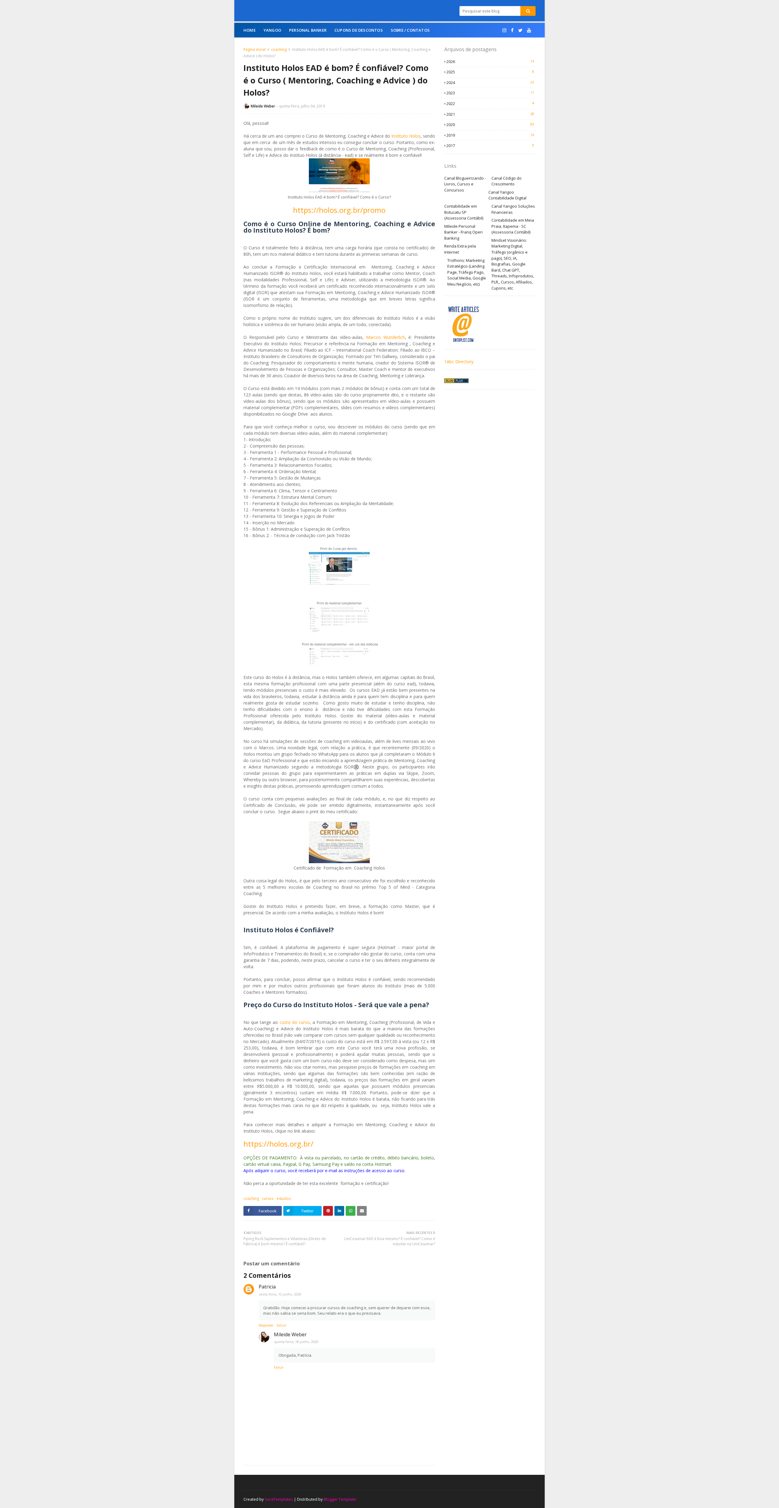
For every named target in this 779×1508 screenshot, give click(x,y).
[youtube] (529, 30)
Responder (266, 1325)
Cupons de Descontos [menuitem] (358, 30)
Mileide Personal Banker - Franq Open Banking (463, 232)
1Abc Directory (458, 361)
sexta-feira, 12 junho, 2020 (280, 1294)
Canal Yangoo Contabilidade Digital (507, 195)
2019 (490, 135)
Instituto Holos (406, 136)
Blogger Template (340, 1499)
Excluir (281, 1325)
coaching (279, 49)
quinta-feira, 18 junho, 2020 (296, 1341)
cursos (268, 1198)
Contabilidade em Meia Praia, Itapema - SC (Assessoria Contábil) (512, 226)
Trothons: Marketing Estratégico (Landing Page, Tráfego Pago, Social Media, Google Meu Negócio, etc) (466, 272)
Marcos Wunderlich (385, 337)
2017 (490, 145)
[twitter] (520, 30)
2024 (490, 82)
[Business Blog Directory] (456, 381)
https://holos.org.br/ (278, 1144)
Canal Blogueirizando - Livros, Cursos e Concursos (465, 184)
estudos (284, 1198)
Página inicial (254, 49)
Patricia (267, 1286)
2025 (490, 72)
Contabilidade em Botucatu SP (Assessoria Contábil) (463, 212)
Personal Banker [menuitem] (308, 30)
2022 (490, 103)
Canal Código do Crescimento (506, 181)
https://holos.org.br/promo (339, 210)
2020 (490, 124)
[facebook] (512, 30)
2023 (490, 93)
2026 (490, 61)
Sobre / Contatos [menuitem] (410, 30)
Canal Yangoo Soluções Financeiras (513, 209)
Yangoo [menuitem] (272, 30)
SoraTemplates (279, 1499)
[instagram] (504, 30)
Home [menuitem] (249, 30)
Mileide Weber (263, 106)
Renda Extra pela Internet (460, 249)
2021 (490, 114)
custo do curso (295, 1022)
